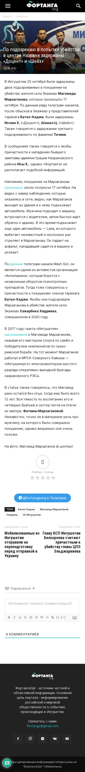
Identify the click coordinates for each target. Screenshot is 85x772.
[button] (78, 6)
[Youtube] (67, 738)
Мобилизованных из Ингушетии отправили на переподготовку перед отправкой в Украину (22, 544)
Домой (7, 16)
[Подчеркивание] (19, 617)
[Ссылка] (52, 617)
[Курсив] (14, 617)
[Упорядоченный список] (30, 617)
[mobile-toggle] (7, 6)
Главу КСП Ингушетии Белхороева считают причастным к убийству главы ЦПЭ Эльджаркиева (61, 542)
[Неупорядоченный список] (36, 617)
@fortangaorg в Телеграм (44, 498)
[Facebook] (18, 738)
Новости (21, 16)
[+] (63, 617)
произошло (14, 187)
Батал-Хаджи (26, 509)
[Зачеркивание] (25, 617)
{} (57, 617)
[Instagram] (30, 738)
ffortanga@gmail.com (42, 726)
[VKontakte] (54, 738)
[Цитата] (41, 617)
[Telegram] (42, 738)
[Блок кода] (47, 617)
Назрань (12, 514)
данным (16, 264)
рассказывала (16, 334)
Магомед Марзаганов (54, 509)
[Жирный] (9, 617)
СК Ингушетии (32, 514)
